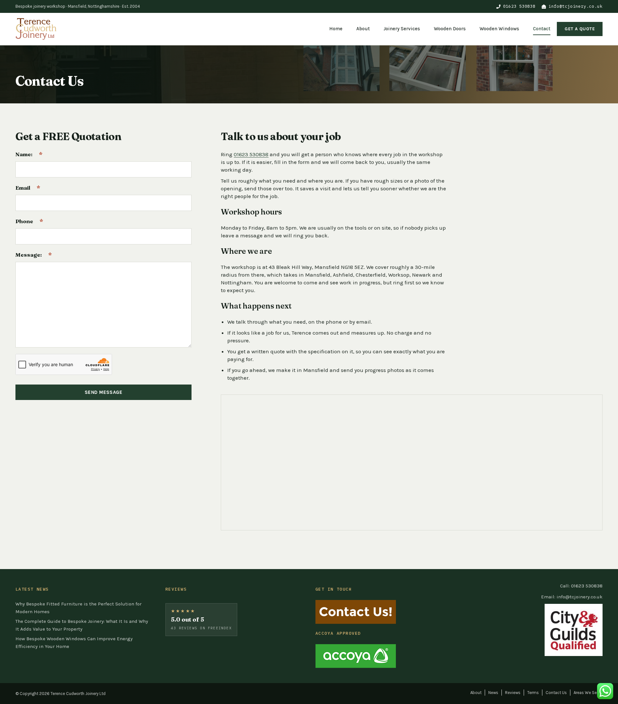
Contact (541, 29)
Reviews (512, 692)
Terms (533, 692)
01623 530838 (519, 6)
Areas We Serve (588, 692)
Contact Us (556, 692)
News (493, 692)
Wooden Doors (450, 29)
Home (335, 29)
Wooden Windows (499, 29)
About (363, 29)
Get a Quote (580, 29)
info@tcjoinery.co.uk (575, 6)
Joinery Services (402, 29)
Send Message (103, 392)
